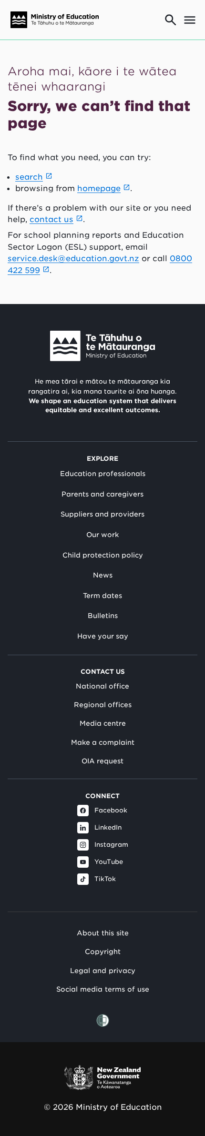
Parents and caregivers (103, 494)
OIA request (102, 761)
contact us (51, 219)
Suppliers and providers (102, 514)
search (29, 177)
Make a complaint (102, 742)
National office (102, 686)
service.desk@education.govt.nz (73, 258)
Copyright (103, 951)
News (103, 575)
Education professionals (102, 473)
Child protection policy (102, 555)
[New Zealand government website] (102, 1077)
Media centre (103, 723)
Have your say (102, 636)
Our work (102, 534)
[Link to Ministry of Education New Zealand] (102, 346)
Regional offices (103, 705)
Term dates (102, 595)
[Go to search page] (170, 20)
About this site (103, 933)
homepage (99, 188)
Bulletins (103, 615)
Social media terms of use (102, 989)
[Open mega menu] (189, 20)
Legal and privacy (102, 970)
